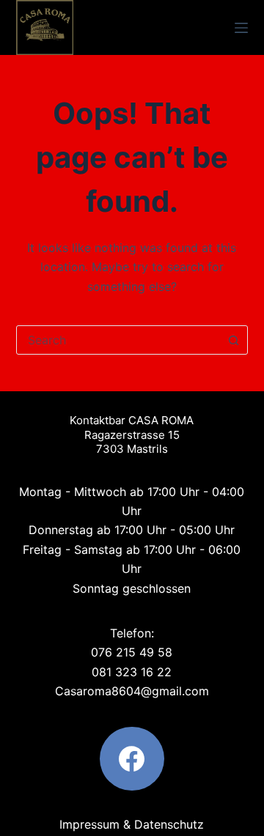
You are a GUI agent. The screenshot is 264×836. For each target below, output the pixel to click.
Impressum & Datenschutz (131, 824)
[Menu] (241, 27)
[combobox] (118, 340)
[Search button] (233, 340)
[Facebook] (132, 759)
